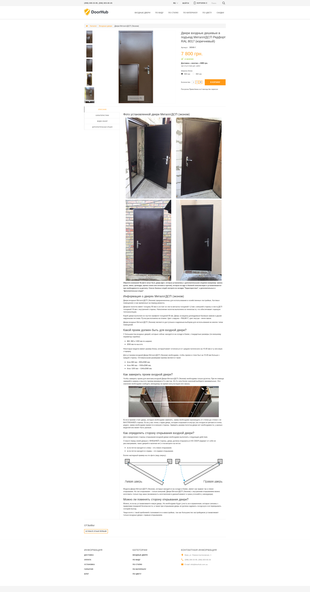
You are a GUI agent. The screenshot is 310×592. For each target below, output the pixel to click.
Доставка (89, 555)
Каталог (93, 26)
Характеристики (102, 115)
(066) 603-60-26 (105, 3)
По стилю (173, 13)
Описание (102, 109)
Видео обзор (102, 121)
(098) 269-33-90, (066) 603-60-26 (198, 560)
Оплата (87, 560)
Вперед (89, 101)
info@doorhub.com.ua (199, 564)
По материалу (190, 13)
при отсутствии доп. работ (190, 66)
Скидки (220, 13)
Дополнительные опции (102, 127)
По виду (159, 13)
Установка (89, 564)
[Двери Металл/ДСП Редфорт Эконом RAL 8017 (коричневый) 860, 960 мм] (89, 36)
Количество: (186, 82)
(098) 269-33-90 (91, 3)
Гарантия (88, 569)
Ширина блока (187, 70)
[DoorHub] (96, 12)
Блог (86, 574)
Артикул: (184, 47)
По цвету (207, 13)
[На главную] (87, 26)
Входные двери (142, 13)
